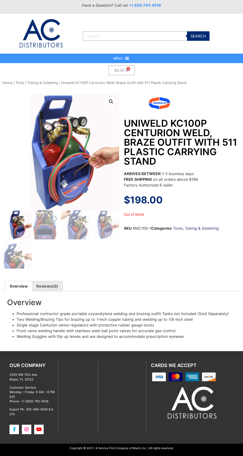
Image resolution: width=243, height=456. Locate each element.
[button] (118, 58)
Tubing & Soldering (42, 83)
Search (198, 36)
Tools (19, 83)
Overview (19, 286)
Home (7, 83)
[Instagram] (26, 429)
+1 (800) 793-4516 (34, 401)
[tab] (19, 286)
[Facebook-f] (14, 429)
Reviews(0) (47, 286)
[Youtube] (39, 429)
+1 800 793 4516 (145, 5)
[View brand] (159, 111)
